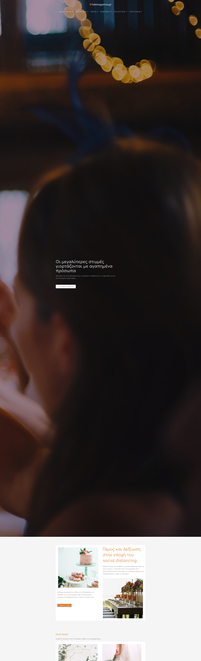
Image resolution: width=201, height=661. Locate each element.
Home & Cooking (134, 11)
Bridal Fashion (105, 11)
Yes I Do (68, 11)
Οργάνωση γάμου (81, 11)
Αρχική (61, 11)
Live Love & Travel (119, 11)
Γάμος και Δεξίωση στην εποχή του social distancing (122, 555)
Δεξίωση (93, 11)
